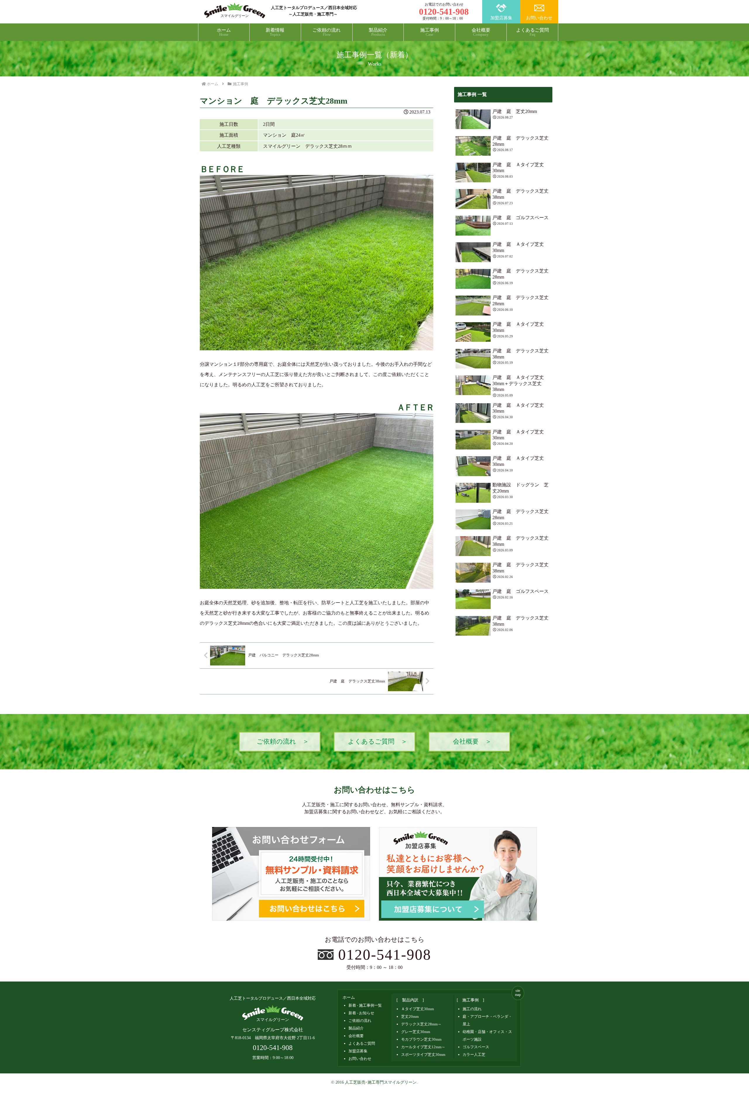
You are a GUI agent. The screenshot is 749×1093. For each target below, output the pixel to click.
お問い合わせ (539, 18)
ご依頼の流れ (359, 1020)
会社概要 (356, 1036)
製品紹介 (356, 1028)
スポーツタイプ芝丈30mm (423, 1054)
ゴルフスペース (476, 1047)
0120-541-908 (385, 954)
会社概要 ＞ (472, 741)
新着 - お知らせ (361, 1013)
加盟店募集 (501, 18)
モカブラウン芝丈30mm (421, 1039)
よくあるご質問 (361, 1043)
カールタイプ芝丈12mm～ (423, 1047)
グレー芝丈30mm (415, 1031)
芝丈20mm (410, 1016)
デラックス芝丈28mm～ (421, 1024)
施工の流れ (472, 1009)
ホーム (349, 997)
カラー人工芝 (474, 1054)
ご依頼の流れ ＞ (283, 741)
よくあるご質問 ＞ (377, 741)
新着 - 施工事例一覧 (365, 1005)
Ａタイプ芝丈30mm (417, 1009)
